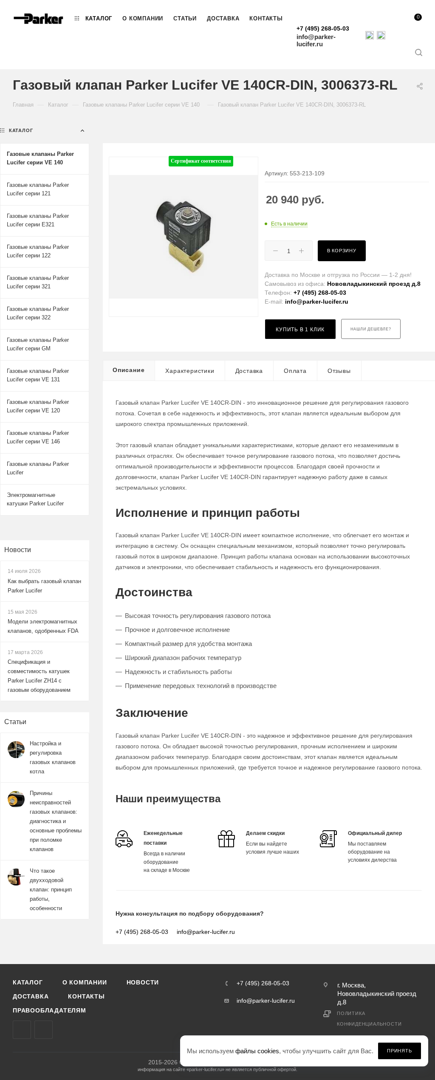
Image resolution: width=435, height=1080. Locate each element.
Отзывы (339, 370)
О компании (84, 982)
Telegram (43, 1030)
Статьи (15, 721)
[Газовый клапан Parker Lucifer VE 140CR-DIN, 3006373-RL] (183, 237)
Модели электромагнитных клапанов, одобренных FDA (43, 626)
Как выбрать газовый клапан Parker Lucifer (44, 586)
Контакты (86, 996)
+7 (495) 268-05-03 (323, 28)
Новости (17, 549)
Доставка (249, 370)
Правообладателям (49, 1010)
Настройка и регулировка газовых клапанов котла (53, 757)
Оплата (295, 370)
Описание (128, 370)
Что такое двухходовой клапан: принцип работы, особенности (51, 889)
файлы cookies (257, 1051)
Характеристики (189, 370)
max (22, 1030)
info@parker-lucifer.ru (316, 40)
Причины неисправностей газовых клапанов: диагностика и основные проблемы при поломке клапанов (56, 821)
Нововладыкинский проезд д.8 (374, 283)
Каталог (28, 982)
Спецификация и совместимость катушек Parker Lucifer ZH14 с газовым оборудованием (39, 676)
